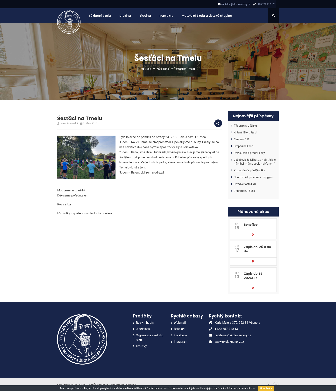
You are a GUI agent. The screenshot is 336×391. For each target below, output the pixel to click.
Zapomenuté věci (244, 190)
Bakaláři (179, 329)
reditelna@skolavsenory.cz (235, 4)
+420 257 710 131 (266, 4)
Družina (125, 16)
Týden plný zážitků (245, 125)
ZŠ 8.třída (163, 68)
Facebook (180, 335)
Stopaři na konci (244, 146)
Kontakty (166, 16)
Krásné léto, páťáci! (245, 132)
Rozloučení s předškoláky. (249, 170)
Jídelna (145, 16)
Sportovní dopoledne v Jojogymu (254, 177)
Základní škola (100, 16)
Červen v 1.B (241, 139)
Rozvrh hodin (145, 322)
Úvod (147, 68)
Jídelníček (143, 329)
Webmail (180, 322)
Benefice (251, 224)
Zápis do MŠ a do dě (257, 249)
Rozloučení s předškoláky (249, 152)
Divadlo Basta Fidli (245, 184)
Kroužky (141, 346)
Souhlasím (266, 388)
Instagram (180, 342)
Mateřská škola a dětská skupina (207, 16)
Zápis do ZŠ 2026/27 (253, 275)
